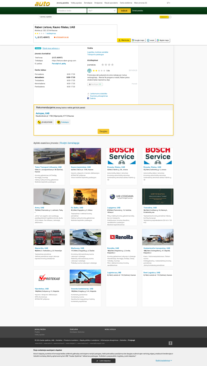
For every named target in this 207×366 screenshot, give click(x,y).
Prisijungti (131, 340)
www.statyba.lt (71, 343)
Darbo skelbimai (126, 3)
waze (152, 40)
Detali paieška (137, 11)
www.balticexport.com (97, 343)
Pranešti (134, 84)
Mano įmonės (140, 3)
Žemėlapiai (88, 3)
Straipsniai (98, 3)
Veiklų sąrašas (76, 3)
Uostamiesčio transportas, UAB (157, 248)
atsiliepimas (51, 33)
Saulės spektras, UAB (47, 340)
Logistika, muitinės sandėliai (97, 52)
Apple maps (164, 40)
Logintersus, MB (114, 273)
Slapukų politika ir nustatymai (89, 340)
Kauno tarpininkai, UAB (81, 167)
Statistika (123, 340)
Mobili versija (110, 329)
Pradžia (37, 332)
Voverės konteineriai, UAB (82, 289)
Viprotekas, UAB (42, 289)
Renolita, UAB (113, 248)
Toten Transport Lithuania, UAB (48, 167)
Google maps (139, 40)
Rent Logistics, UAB (152, 273)
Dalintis (93, 98)
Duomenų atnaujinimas (99, 96)
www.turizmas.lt (59, 343)
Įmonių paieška (63, 3)
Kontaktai (59, 340)
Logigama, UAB (113, 208)
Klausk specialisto (111, 3)
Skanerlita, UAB (41, 248)
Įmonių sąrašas (46, 17)
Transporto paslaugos (95, 54)
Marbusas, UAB (77, 248)
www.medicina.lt (82, 343)
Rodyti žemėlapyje (69, 143)
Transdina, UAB (150, 208)
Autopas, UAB (42, 113)
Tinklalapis (65, 122)
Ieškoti (124, 10)
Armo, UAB (39, 208)
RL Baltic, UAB (77, 208)
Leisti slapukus (105, 361)
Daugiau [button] (103, 131)
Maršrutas (81, 332)
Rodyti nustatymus (163, 360)
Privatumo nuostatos (71, 340)
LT (168, 3)
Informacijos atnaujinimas (109, 340)
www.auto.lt (48, 343)
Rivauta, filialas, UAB (116, 167)
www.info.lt (38, 343)
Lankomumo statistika (98, 94)
